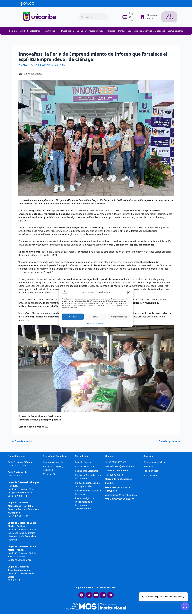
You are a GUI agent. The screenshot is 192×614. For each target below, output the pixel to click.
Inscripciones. (150, 475)
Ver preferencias (119, 316)
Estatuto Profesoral (85, 466)
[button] (128, 292)
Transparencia (124, 31)
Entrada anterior (22, 441)
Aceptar (72, 316)
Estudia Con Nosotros (30, 31)
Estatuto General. (83, 462)
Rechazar (96, 316)
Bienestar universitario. (155, 462)
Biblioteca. (149, 466)
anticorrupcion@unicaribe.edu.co (121, 495)
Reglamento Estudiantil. (86, 471)
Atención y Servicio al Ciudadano (149, 31)
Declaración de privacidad (96, 323)
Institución (50, 31)
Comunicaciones (175, 31)
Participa (111, 31)
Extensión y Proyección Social (90, 31)
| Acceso (169, 17)
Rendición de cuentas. (54, 462)
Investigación (67, 31)
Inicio (14, 31)
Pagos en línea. (151, 471)
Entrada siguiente (169, 441)
